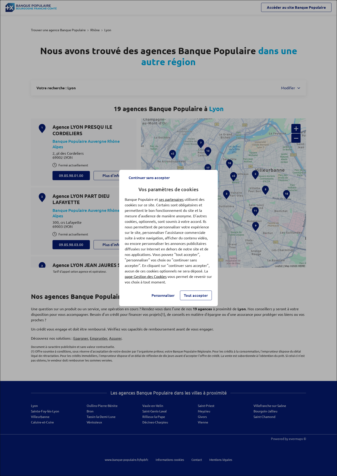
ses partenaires (171, 199)
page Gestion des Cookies (146, 276)
